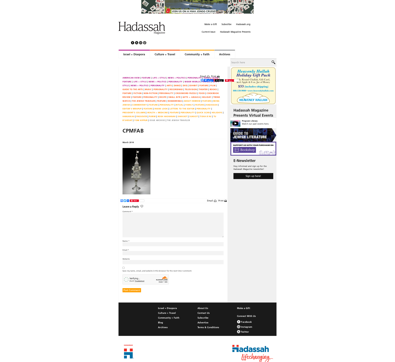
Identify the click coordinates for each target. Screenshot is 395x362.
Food (202, 85)
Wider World (192, 73)
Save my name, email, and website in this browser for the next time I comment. (157, 262)
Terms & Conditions (208, 319)
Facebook (246, 313)
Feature (146, 69)
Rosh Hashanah (167, 108)
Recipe (162, 88)
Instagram (246, 318)
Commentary (139, 96)
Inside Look (161, 100)
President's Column (134, 104)
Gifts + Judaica (191, 88)
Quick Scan (203, 104)
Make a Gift (243, 299)
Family (189, 96)
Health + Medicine (157, 104)
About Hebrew (192, 92)
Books (213, 81)
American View (131, 69)
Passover (141, 108)
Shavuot (182, 108)
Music (148, 81)
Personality (195, 69)
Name (126, 232)
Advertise (203, 314)
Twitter (244, 323)
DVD (185, 77)
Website (126, 250)
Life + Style (159, 69)
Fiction (137, 85)
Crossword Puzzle (186, 85)
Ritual (179, 96)
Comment (128, 203)
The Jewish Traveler (143, 92)
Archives (163, 319)
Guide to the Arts (133, 81)
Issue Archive (157, 112)
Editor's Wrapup (132, 100)
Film (212, 77)
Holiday (206, 88)
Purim (152, 108)
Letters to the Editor (182, 100)
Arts (169, 77)
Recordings (176, 81)
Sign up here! (253, 167)
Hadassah (211, 96)
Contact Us (204, 304)
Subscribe (203, 309)
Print (214, 67)
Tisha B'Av (206, 108)
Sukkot (193, 108)
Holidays (217, 104)
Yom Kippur (141, 112)
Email (203, 67)
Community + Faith (168, 309)
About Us (203, 299)
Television (191, 81)
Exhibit (193, 77)
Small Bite (174, 88)
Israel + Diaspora (167, 299)
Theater (203, 81)
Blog (160, 314)
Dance (177, 77)
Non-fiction (150, 85)
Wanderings (175, 92)
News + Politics (177, 69)
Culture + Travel (167, 304)
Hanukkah (128, 108)
